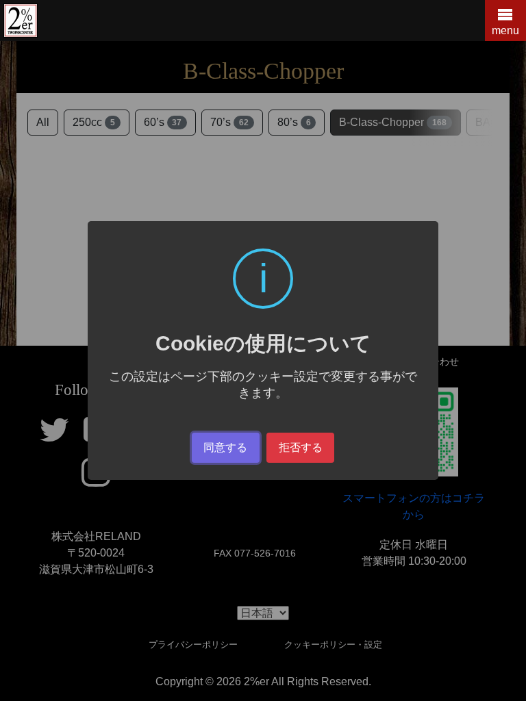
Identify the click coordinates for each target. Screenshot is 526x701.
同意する (225, 447)
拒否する (301, 447)
